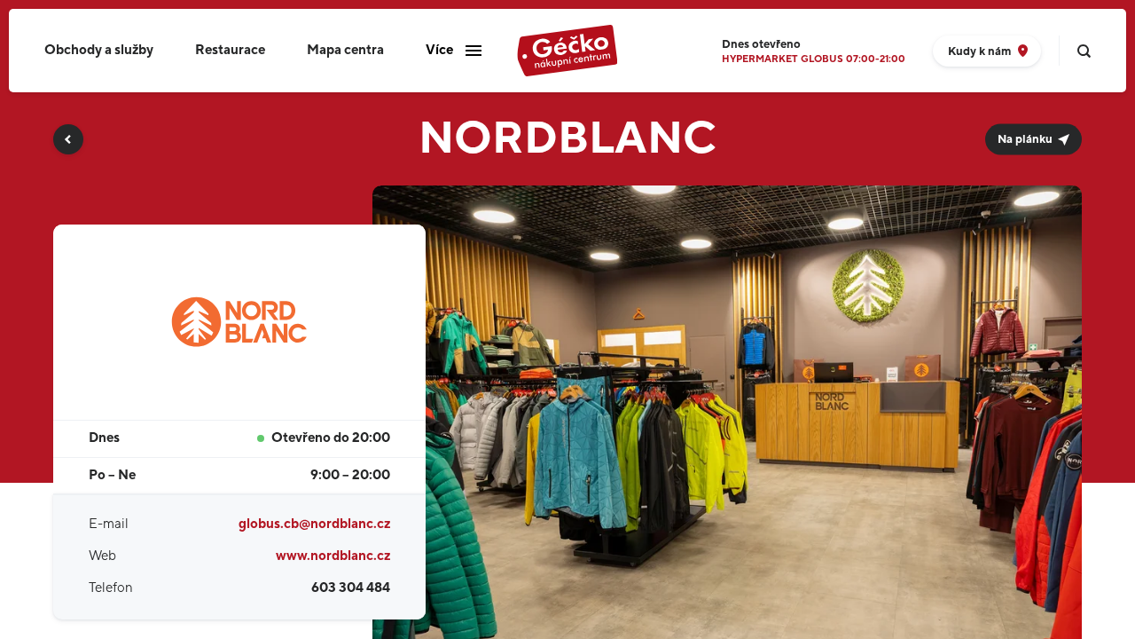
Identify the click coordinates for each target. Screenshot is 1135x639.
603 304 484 (350, 588)
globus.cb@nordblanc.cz (314, 524)
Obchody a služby (98, 50)
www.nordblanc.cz (333, 556)
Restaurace (230, 50)
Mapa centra (345, 50)
